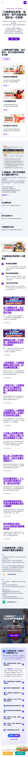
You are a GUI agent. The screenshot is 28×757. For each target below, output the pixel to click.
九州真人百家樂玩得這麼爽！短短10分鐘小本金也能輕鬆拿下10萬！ (13, 435)
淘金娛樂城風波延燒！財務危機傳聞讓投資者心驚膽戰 (13, 503)
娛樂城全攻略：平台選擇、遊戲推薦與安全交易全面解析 (13, 342)
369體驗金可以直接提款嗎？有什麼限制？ (13, 693)
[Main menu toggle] (25, 2)
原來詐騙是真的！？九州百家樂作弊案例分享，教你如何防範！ (13, 481)
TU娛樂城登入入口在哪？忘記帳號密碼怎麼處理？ (12, 700)
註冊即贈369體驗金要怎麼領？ (13, 688)
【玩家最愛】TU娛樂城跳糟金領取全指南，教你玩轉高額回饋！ (13, 365)
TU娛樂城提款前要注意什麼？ (13, 730)
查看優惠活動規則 (14, 739)
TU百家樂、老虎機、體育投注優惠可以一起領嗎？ (12, 724)
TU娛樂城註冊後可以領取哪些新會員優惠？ (12, 682)
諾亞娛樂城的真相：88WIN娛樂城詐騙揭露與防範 (13, 526)
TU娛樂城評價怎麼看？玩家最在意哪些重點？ (12, 664)
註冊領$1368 (8, 753)
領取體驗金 (20, 753)
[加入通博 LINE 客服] (22, 749)
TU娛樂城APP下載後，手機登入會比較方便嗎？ (12, 717)
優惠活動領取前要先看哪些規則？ (14, 705)
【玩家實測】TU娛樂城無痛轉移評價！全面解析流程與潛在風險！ (13, 412)
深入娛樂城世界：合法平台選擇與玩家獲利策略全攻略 (13, 310)
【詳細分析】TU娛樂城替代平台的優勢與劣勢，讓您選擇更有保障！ (13, 389)
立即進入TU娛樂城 (14, 735)
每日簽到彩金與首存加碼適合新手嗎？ (13, 711)
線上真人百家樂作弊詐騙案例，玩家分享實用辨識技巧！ (13, 458)
